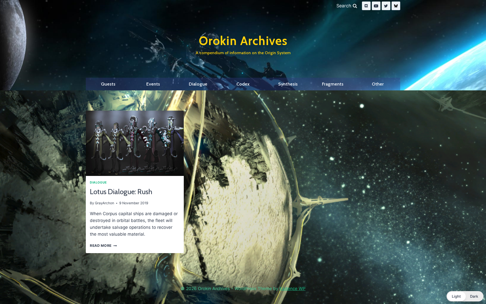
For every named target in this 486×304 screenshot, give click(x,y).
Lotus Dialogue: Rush (121, 191)
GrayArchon (104, 203)
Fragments (332, 84)
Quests (108, 84)
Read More (103, 246)
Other (378, 84)
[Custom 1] (396, 6)
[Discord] (366, 6)
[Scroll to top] (470, 287)
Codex (243, 84)
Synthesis (288, 84)
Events (153, 84)
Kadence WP (292, 288)
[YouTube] (376, 6)
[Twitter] (386, 6)
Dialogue (198, 84)
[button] (465, 296)
